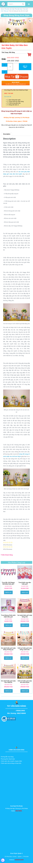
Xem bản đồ (7, 96)
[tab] (7, 134)
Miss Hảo (11, 710)
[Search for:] (16, 4)
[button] (28, 4)
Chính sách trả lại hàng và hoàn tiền (11, 763)
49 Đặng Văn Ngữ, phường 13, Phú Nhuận (16, 117)
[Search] (23, 4)
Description (6, 134)
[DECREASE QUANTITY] (4, 65)
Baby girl (6, 11)
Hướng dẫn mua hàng (7, 756)
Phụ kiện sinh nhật (9, 9)
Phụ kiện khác (18, 9)
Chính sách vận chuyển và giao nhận (11, 761)
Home (2, 9)
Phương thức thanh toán (8, 759)
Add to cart (25, 66)
